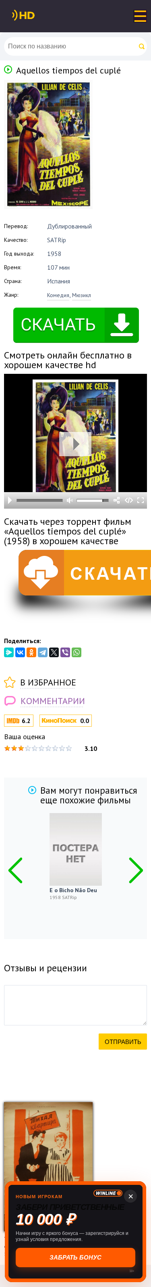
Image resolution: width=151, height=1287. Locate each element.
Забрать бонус (75, 1257)
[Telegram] (43, 652)
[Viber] (65, 652)
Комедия (58, 295)
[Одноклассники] (31, 652)
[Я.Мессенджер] (9, 652)
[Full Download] (36, 15)
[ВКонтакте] (20, 652)
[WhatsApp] (76, 652)
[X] (54, 652)
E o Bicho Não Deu (73, 890)
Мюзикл (81, 295)
